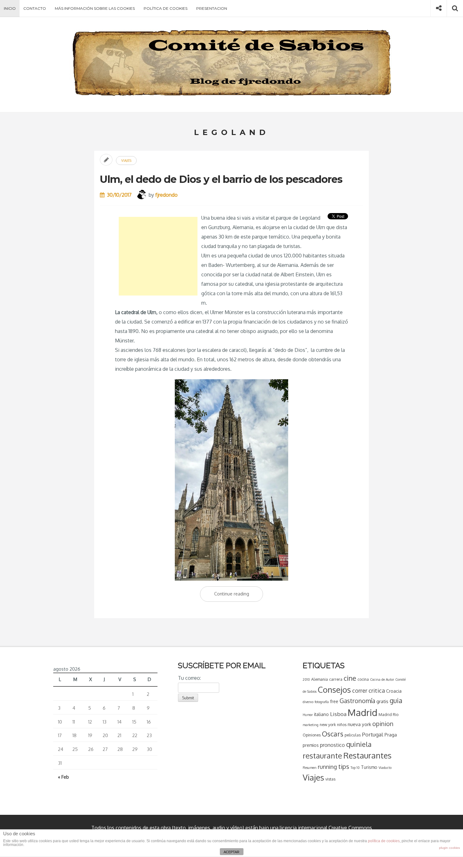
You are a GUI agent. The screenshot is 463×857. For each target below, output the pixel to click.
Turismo (369, 767)
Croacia (394, 691)
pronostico (332, 745)
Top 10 (355, 767)
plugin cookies (449, 847)
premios (311, 745)
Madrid (362, 712)
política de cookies (384, 841)
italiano (321, 714)
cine (350, 678)
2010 (306, 679)
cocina (363, 679)
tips (343, 766)
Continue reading (238, 596)
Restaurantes (367, 755)
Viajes (126, 160)
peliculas (353, 734)
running (327, 766)
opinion (382, 724)
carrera (335, 679)
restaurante (322, 755)
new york (328, 724)
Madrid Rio (388, 714)
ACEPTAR (231, 852)
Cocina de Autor (382, 679)
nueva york (359, 724)
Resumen (310, 767)
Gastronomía (357, 701)
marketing (310, 725)
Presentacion (211, 8)
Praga (391, 734)
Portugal (372, 734)
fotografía (322, 702)
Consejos (334, 689)
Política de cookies (165, 8)
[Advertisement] (158, 256)
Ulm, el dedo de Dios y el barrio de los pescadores (221, 179)
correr (359, 690)
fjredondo (166, 195)
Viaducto (385, 767)
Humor (308, 715)
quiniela (359, 744)
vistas (330, 778)
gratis (382, 701)
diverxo (308, 702)
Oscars (332, 733)
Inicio (10, 8)
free (334, 701)
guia (396, 700)
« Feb (63, 777)
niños (341, 724)
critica (377, 690)
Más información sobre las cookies (95, 8)
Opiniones (312, 734)
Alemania (319, 679)
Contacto (34, 8)
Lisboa (338, 714)
